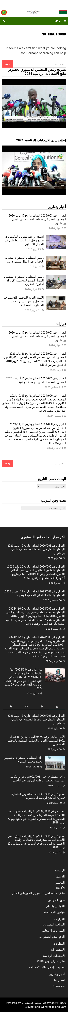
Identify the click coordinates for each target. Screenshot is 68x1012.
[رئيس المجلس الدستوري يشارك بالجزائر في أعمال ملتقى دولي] (56, 258)
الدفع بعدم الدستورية (52, 936)
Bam (63, 1006)
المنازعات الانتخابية (53, 930)
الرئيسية (60, 870)
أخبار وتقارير (57, 974)
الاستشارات (57, 949)
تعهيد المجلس (56, 900)
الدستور (60, 876)
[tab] (57, 706)
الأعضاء (60, 888)
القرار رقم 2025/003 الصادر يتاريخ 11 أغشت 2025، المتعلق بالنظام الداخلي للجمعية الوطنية (35, 380)
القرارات (59, 919)
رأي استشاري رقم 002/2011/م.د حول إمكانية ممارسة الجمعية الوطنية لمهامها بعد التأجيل (37, 778)
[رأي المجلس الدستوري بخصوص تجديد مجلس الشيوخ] (55, 758)
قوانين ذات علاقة (54, 912)
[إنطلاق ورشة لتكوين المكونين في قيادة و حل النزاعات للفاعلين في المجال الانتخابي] (56, 237)
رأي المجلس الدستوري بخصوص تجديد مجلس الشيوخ (22, 759)
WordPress (47, 1006)
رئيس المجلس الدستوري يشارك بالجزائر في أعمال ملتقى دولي (24, 259)
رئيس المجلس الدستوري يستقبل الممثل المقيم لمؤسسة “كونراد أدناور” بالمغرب (24, 280)
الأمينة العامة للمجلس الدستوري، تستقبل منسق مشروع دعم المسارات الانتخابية (24, 301)
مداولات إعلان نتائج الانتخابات (47, 967)
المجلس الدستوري (32, 1002)
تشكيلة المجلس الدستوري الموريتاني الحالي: (37, 893)
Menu (58, 21)
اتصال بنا (59, 980)
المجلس (60, 882)
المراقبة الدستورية (53, 924)
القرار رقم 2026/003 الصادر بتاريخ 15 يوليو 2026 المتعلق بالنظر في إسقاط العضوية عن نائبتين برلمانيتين (37, 219)
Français (59, 986)
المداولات (59, 943)
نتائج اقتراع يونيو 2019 (51, 961)
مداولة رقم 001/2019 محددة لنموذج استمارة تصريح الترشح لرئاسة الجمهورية (38, 795)
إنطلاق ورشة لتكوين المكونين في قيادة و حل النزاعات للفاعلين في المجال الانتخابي (23, 240)
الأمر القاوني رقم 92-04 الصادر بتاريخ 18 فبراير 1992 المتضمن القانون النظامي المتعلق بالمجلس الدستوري (35, 740)
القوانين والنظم (55, 906)
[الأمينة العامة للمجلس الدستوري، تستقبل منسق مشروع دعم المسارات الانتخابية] (56, 298)
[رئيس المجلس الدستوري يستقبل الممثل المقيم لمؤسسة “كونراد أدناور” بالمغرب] (56, 277)
